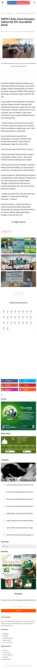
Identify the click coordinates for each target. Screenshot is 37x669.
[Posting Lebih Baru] (16, 293)
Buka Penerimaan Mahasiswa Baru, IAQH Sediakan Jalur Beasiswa (17, 250)
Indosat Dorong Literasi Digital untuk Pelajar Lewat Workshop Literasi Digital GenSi (17, 267)
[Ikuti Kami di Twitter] (27, 380)
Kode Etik (5, 636)
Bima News (18, 666)
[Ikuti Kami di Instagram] (9, 389)
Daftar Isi (5, 650)
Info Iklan (5, 657)
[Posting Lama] (21, 293)
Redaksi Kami (6, 659)
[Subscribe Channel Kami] (9, 385)
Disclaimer (5, 633)
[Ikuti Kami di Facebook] (9, 380)
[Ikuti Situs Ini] (27, 389)
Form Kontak (6, 652)
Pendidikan (31, 31)
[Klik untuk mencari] (34, 2)
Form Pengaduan (7, 655)
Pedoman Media (7, 638)
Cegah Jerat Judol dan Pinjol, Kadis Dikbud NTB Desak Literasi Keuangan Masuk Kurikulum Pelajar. (17, 284)
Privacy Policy (6, 640)
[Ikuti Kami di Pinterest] (27, 385)
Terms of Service (7, 642)
